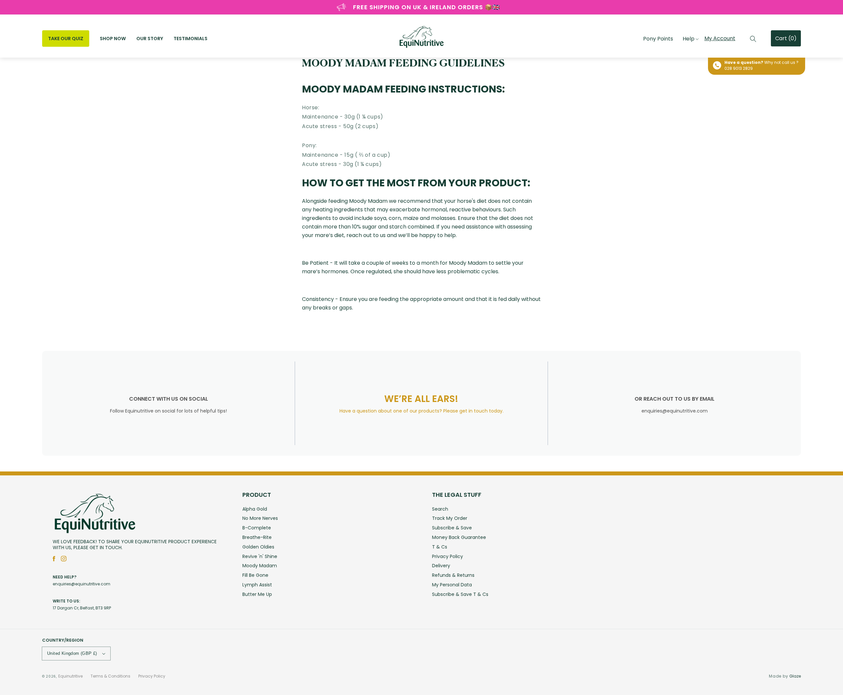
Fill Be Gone (255, 575)
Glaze (795, 676)
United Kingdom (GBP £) (72, 653)
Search (440, 509)
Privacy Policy (447, 556)
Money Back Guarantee (459, 537)
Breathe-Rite (257, 537)
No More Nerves (260, 518)
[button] (753, 39)
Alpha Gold (254, 509)
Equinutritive (70, 676)
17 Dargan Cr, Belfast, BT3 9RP (82, 608)
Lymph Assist (257, 584)
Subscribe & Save (452, 527)
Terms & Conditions (110, 676)
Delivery (441, 565)
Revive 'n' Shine (259, 556)
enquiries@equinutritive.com (81, 584)
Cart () (786, 38)
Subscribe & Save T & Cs (460, 594)
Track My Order (449, 518)
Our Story (149, 38)
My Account (719, 38)
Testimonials (190, 38)
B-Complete (256, 527)
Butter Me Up (257, 594)
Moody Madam (259, 565)
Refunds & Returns (453, 575)
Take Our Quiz (65, 38)
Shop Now (113, 38)
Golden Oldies (258, 547)
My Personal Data (452, 584)
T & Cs (439, 547)
